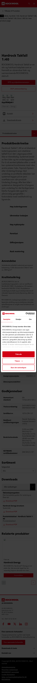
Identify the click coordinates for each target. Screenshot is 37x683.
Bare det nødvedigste (18, 367)
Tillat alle (18, 354)
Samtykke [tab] (6, 319)
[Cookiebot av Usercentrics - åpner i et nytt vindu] (26, 313)
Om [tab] (30, 319)
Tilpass (17, 361)
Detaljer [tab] (18, 319)
